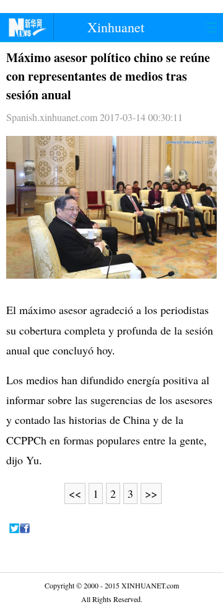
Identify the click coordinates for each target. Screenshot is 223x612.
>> (151, 493)
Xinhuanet (115, 27)
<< (75, 493)
